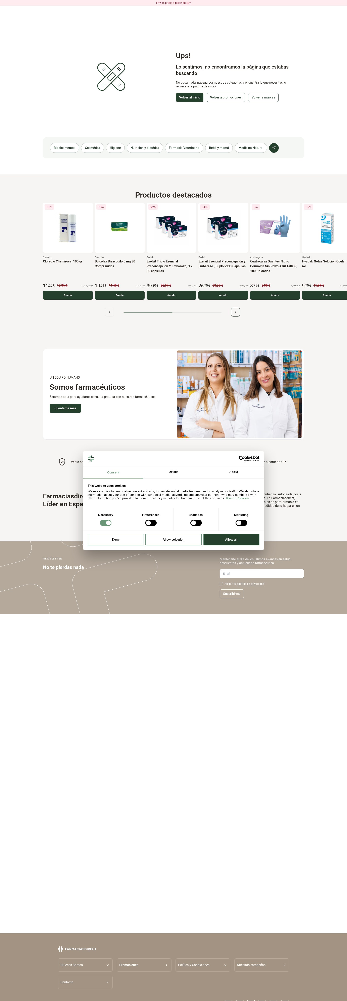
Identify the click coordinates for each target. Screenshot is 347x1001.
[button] (144, 965)
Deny (115, 539)
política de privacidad (250, 583)
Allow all (231, 539)
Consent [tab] (113, 472)
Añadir (68, 295)
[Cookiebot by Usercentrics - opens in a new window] (241, 459)
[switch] (151, 523)
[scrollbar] (172, 312)
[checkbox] (221, 583)
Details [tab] (174, 471)
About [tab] (233, 471)
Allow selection (174, 539)
